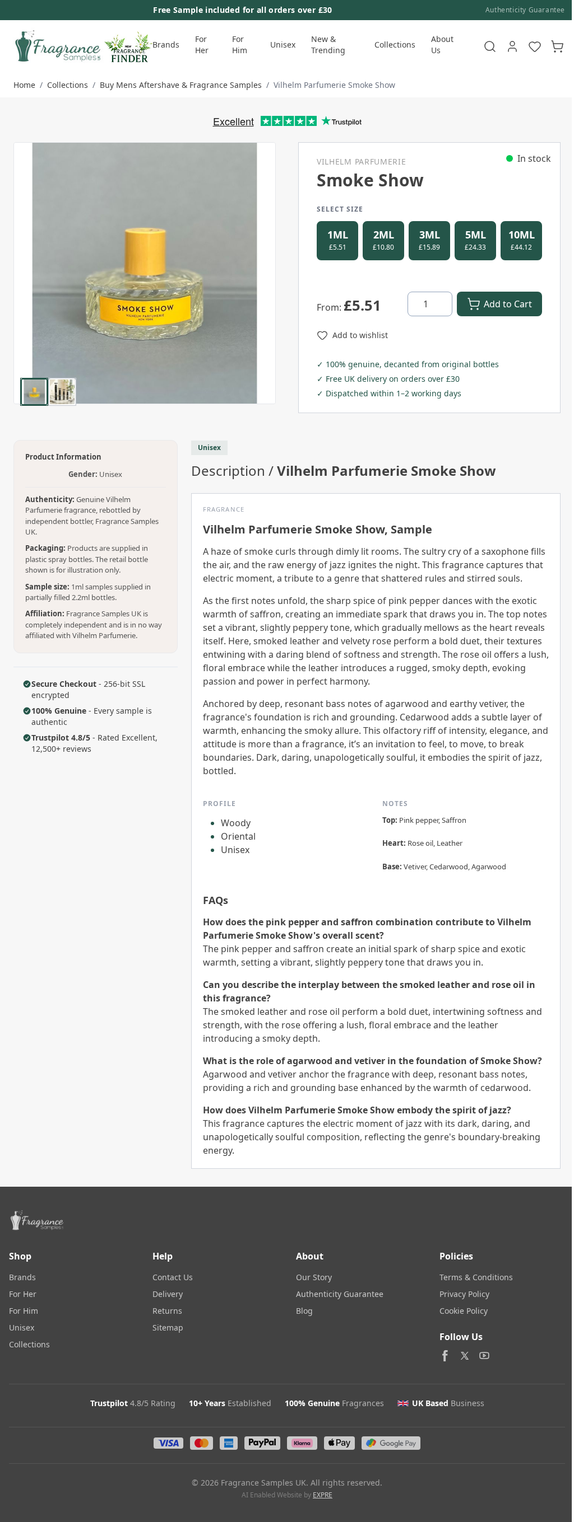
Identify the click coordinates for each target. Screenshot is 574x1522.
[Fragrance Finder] (128, 46)
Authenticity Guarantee (525, 10)
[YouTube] (484, 1355)
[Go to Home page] (56, 46)
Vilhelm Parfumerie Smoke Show (334, 84)
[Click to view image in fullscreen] (144, 273)
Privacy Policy (464, 1294)
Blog (304, 1310)
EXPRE (322, 1495)
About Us (442, 44)
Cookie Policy (463, 1310)
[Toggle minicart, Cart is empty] (557, 46)
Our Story (314, 1277)
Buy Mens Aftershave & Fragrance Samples (181, 84)
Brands (165, 44)
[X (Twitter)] (465, 1356)
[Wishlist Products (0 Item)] (535, 46)
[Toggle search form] (490, 46)
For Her (202, 44)
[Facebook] (445, 1355)
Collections (394, 44)
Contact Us (172, 1277)
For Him (239, 44)
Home (24, 84)
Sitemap (167, 1327)
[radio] (337, 240)
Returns (167, 1310)
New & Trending (328, 44)
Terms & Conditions (476, 1277)
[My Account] (512, 46)
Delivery (167, 1294)
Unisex (282, 44)
